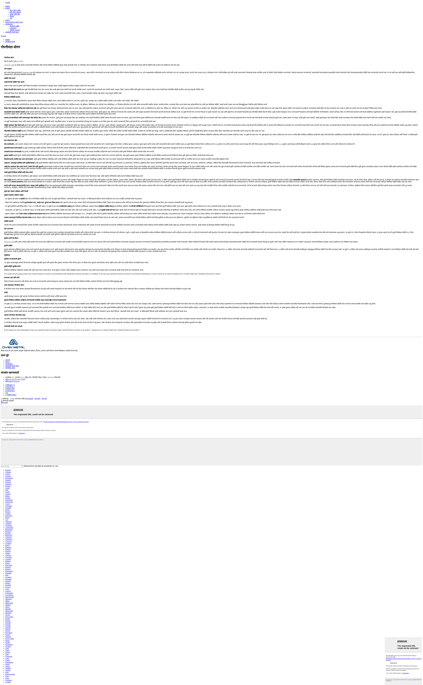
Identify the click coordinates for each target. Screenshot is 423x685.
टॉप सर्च (44, 399)
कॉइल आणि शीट (15, 14)
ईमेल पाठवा (4, 403)
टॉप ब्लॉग (37, 399)
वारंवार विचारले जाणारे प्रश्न (14, 22)
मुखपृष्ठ (7, 6)
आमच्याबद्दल (9, 24)
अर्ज (11, 18)
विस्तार (12, 16)
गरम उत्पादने (29, 399)
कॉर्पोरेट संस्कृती (15, 30)
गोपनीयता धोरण (10, 42)
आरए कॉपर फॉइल (15, 10)
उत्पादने (7, 8)
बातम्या (7, 20)
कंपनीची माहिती (14, 26)
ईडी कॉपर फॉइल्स (15, 12)
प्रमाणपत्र (13, 28)
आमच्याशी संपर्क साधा (12, 32)
